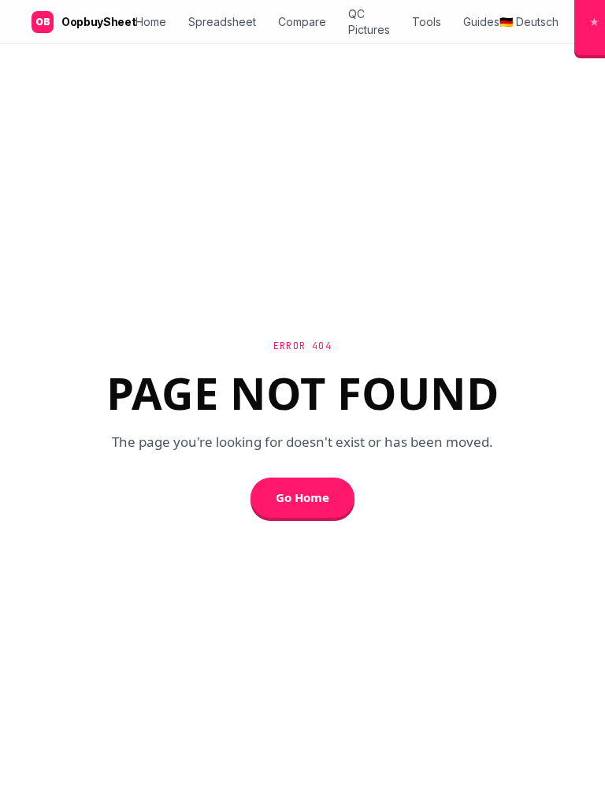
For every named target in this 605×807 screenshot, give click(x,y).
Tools (426, 21)
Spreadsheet (222, 21)
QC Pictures (369, 21)
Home (150, 21)
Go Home (302, 497)
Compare (302, 21)
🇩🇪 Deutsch (529, 21)
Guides (481, 21)
